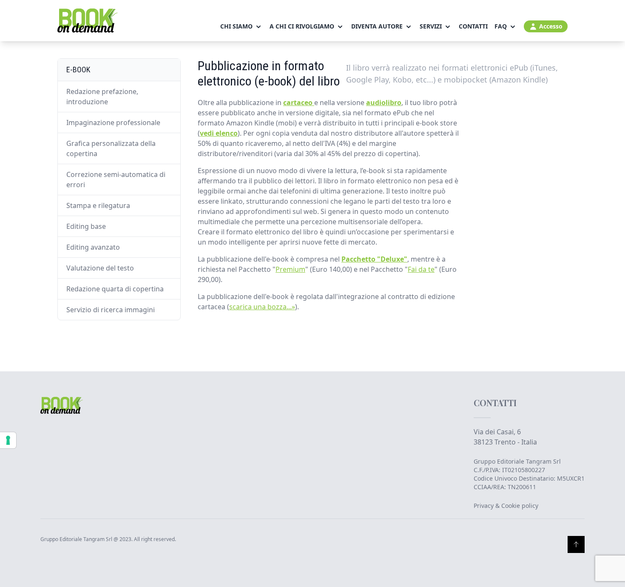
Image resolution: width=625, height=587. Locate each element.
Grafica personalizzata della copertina (111, 148)
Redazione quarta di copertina (115, 289)
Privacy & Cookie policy (506, 506)
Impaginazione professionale (113, 122)
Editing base (86, 226)
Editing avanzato (93, 247)
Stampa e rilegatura (98, 205)
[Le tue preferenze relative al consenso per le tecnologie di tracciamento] (8, 440)
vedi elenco (219, 133)
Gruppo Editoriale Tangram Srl (517, 461)
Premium (290, 269)
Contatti (473, 26)
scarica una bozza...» (262, 306)
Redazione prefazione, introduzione (102, 96)
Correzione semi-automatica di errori (115, 179)
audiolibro (383, 102)
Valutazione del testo (100, 268)
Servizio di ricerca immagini (110, 309)
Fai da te (421, 269)
